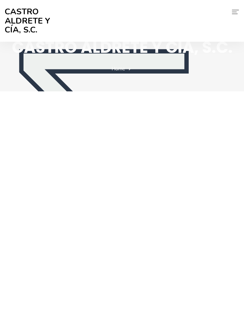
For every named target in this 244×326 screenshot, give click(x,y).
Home (118, 68)
